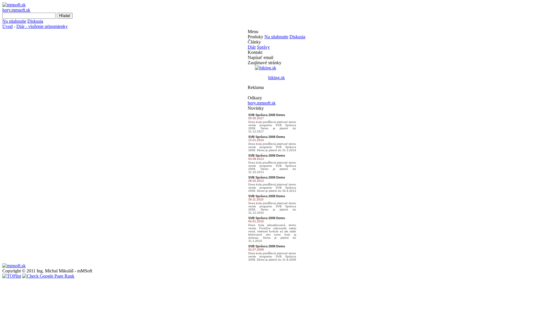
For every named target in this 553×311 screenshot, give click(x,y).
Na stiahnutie (14, 21)
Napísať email (260, 57)
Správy (263, 47)
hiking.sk (276, 77)
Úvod (7, 26)
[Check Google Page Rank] (48, 276)
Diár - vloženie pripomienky (42, 26)
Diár (252, 47)
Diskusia (35, 21)
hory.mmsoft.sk (16, 9)
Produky (255, 36)
